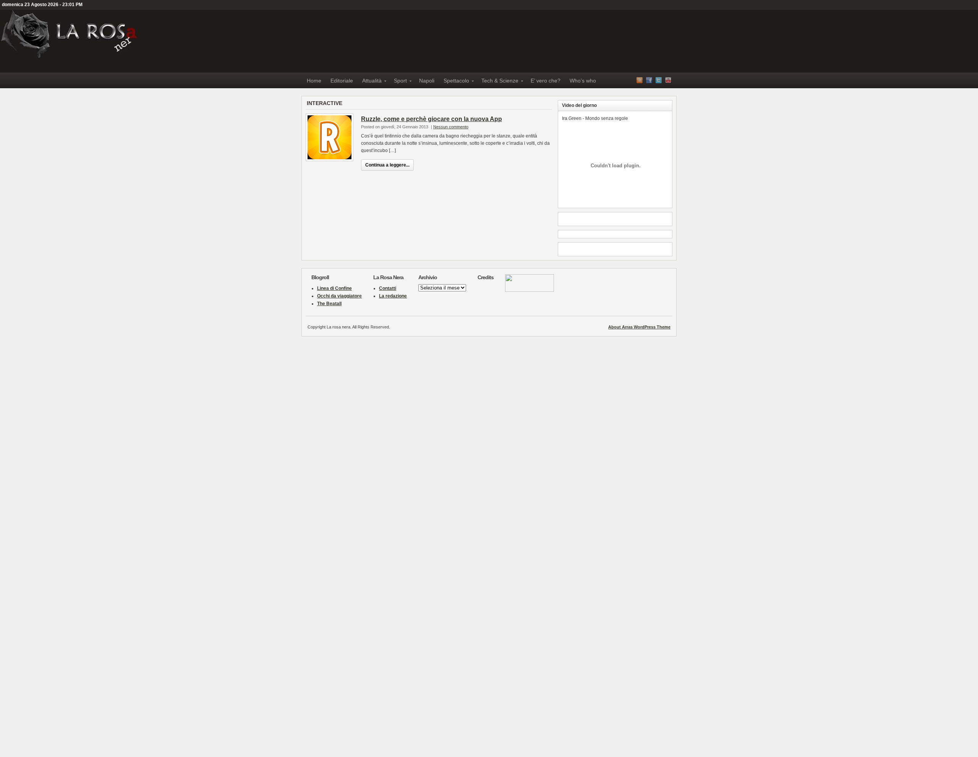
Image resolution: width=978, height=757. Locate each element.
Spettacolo (454, 82)
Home (314, 81)
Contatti (387, 288)
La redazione (393, 296)
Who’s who (583, 81)
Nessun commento (450, 127)
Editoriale (341, 81)
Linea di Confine (334, 288)
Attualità (370, 82)
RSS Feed (639, 80)
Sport (398, 82)
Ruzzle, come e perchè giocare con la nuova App (431, 119)
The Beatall (329, 303)
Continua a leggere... (387, 165)
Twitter (658, 80)
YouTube (668, 80)
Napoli (426, 81)
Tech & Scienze (497, 82)
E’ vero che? (545, 81)
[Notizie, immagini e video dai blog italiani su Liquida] (529, 290)
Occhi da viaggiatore (339, 296)
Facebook (649, 80)
